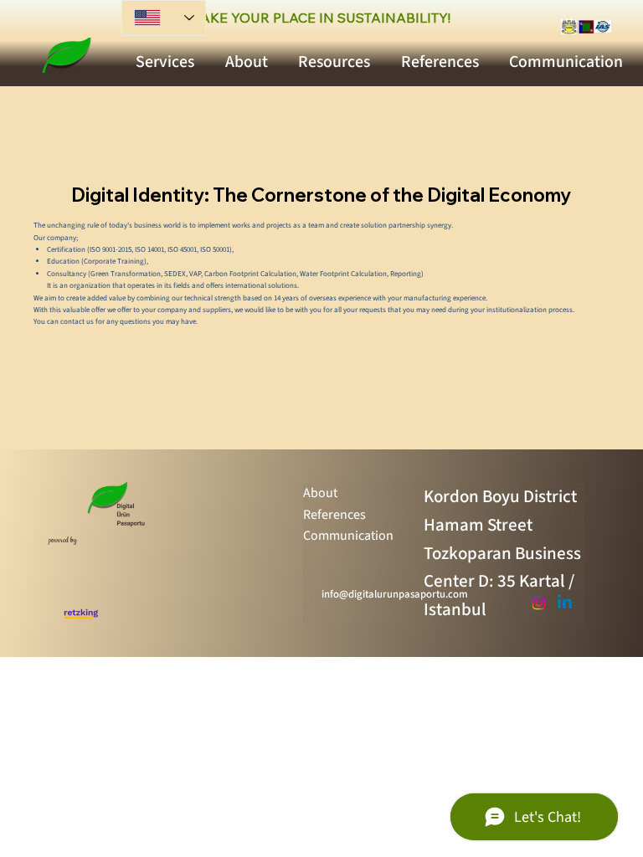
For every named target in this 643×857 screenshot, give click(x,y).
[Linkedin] (565, 603)
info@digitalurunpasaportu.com (395, 594)
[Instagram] (539, 603)
